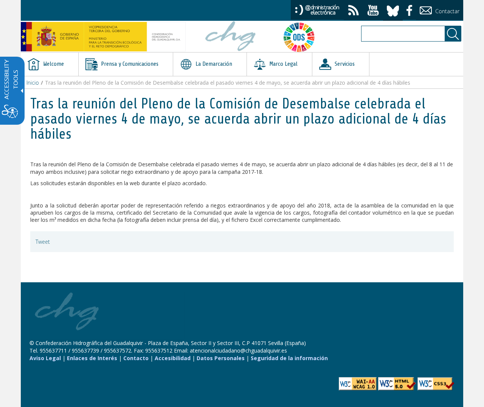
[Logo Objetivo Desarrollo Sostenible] (302, 37)
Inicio (32, 82)
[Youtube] (373, 11)
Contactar (446, 11)
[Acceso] (317, 9)
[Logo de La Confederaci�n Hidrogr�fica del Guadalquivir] (231, 37)
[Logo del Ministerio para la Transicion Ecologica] (103, 36)
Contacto (136, 358)
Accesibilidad (173, 358)
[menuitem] (49, 64)
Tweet (43, 241)
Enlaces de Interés (92, 358)
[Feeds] (353, 11)
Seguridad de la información (289, 358)
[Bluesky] (393, 9)
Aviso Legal (45, 358)
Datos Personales (221, 358)
